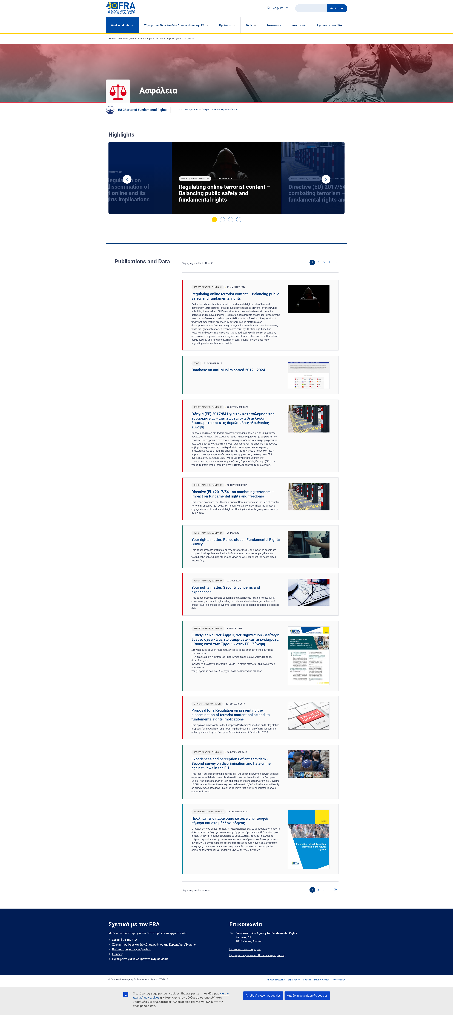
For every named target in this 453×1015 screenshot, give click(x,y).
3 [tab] (230, 219)
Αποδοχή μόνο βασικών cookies (307, 995)
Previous (127, 179)
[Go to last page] (336, 262)
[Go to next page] (330, 262)
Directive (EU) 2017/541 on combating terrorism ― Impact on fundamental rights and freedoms (232, 494)
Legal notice (294, 980)
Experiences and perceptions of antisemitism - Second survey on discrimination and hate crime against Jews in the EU (231, 763)
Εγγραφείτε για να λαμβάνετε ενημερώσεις (140, 959)
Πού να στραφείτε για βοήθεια (131, 949)
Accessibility (339, 980)
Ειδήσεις (117, 954)
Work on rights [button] (120, 25)
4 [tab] (238, 219)
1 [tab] (214, 219)
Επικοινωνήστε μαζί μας (245, 949)
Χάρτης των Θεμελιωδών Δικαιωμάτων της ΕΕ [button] (174, 25)
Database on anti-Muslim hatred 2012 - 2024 (228, 370)
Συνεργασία (299, 25)
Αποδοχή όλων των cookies (263, 995)
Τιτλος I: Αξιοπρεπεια (186, 109)
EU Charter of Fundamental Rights (142, 110)
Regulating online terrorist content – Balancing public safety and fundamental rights (224, 193)
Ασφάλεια (189, 38)
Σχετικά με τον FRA (124, 940)
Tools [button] (249, 25)
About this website (276, 980)
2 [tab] (222, 219)
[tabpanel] (226, 178)
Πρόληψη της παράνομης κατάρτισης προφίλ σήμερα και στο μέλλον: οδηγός (229, 820)
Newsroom (274, 25)
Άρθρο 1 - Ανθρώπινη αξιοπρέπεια (219, 109)
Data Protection (321, 980)
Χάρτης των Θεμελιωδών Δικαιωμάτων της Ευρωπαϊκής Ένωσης (154, 944)
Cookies (307, 980)
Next (326, 179)
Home (111, 38)
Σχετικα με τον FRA (329, 25)
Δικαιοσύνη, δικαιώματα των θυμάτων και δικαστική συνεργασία (150, 38)
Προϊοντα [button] (225, 25)
